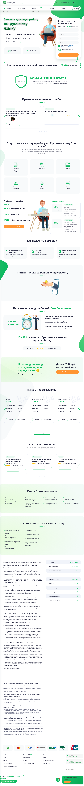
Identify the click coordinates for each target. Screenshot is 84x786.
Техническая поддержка (48, 760)
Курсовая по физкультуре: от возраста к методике (71, 498)
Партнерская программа (28, 763)
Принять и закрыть (9, 781)
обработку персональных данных (67, 45)
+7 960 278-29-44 (73, 756)
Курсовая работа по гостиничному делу (9, 498)
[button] (37, 131)
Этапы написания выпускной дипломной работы (41, 460)
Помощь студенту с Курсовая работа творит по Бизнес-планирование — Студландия (32, 499)
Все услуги (42, 433)
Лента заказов (26, 757)
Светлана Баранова (58, 115)
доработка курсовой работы (70, 213)
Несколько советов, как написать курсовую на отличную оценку (13, 461)
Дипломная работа (38, 399)
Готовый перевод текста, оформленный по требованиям (32, 531)
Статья (8, 399)
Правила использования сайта (10, 766)
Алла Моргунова (19, 119)
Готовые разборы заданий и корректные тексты (11, 547)
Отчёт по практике (64, 399)
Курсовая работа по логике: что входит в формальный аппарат (52, 504)
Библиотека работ (7, 763)
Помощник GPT (27, 754)
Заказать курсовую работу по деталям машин (12, 502)
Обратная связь (46, 763)
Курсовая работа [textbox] (64, 30)
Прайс (4, 754)
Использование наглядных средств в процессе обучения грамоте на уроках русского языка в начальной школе (21, 113)
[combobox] (68, 30)
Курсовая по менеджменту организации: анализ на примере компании (72, 503)
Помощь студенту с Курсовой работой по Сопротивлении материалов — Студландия (51, 499)
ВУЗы (4, 757)
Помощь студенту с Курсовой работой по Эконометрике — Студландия (32, 505)
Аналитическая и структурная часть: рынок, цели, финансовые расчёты (12, 532)
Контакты (45, 754)
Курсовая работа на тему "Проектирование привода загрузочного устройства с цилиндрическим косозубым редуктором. (71, 230)
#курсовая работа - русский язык (56, 111)
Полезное (5, 769)
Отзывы (5, 760)
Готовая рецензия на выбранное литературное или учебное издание (12, 542)
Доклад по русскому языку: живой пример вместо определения (31, 544)
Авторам (25, 760)
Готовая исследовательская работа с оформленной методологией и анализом (11, 537)
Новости (45, 757)
